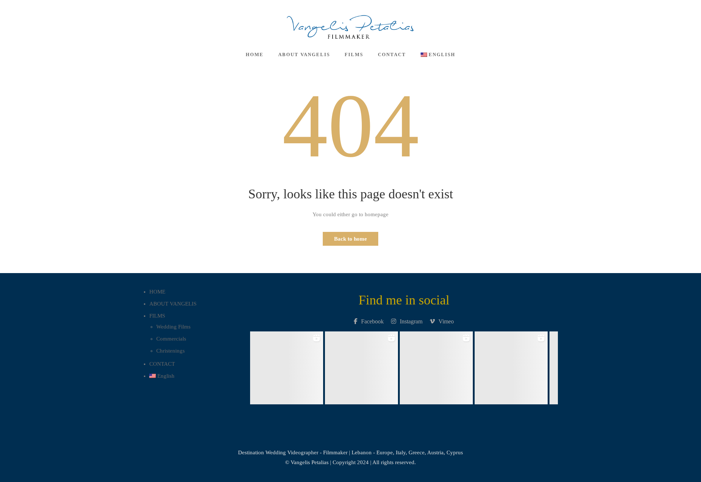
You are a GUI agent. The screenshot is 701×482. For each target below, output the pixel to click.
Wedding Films (173, 327)
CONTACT (392, 54)
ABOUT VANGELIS (304, 54)
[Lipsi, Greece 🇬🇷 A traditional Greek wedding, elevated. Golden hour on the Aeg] (361, 366)
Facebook (372, 321)
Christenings (170, 351)
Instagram (411, 321)
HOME (255, 54)
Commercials (171, 339)
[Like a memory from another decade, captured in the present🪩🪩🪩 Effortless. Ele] (511, 366)
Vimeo (446, 321)
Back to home (350, 239)
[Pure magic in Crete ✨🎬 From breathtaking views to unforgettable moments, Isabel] (286, 366)
